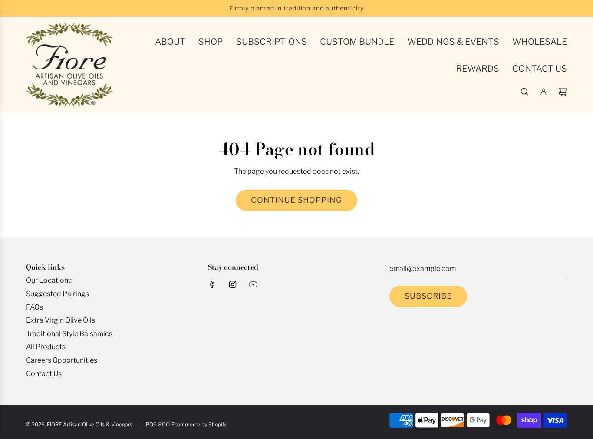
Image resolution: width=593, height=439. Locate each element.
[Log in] (543, 91)
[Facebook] (212, 284)
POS (151, 424)
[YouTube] (253, 284)
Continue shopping (296, 200)
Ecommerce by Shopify (199, 424)
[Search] (524, 91)
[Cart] (562, 91)
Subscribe (428, 295)
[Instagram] (232, 284)
